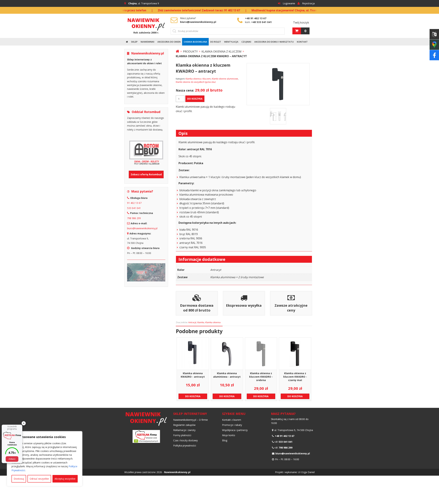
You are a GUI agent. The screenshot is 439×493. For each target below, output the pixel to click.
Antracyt (192, 322)
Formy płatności (182, 435)
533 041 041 (134, 208)
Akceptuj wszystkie (65, 478)
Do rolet (215, 41)
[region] (44, 458)
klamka (200, 322)
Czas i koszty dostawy (185, 440)
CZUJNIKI (246, 41)
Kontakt (302, 41)
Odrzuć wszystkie (39, 478)
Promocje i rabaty (232, 425)
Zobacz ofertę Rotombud (146, 174)
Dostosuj (19, 478)
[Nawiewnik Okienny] (177, 51)
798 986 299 (134, 218)
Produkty (190, 51)
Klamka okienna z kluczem (221, 51)
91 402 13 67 (134, 203)
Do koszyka (195, 98)
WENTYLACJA (231, 41)
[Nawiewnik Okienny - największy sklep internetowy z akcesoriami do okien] (146, 23)
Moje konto (228, 435)
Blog (224, 440)
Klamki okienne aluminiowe (225, 78)
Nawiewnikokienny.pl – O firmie (190, 419)
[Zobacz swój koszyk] (296, 30)
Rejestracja (308, 3)
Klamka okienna (213, 322)
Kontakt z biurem (231, 419)
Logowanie (289, 3)
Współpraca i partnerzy (235, 430)
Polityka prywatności (184, 445)
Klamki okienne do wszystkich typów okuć (196, 82)
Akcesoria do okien (169, 41)
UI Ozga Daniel (306, 472)
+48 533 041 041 (261, 22)
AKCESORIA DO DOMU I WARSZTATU (274, 41)
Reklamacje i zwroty (184, 430)
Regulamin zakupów (184, 425)
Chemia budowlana (195, 41)
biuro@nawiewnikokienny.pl (198, 21)
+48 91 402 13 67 (255, 18)
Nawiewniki (147, 41)
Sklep (134, 41)
